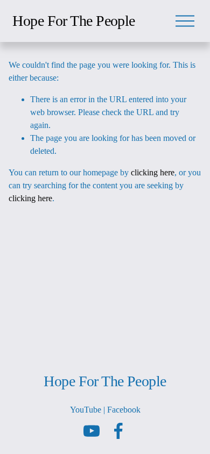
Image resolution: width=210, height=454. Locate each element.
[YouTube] (91, 430)
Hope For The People (73, 20)
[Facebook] (118, 430)
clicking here (152, 172)
